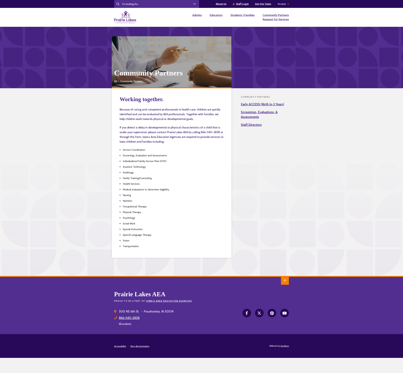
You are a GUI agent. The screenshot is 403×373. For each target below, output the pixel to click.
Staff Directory (251, 125)
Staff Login (242, 3)
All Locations (125, 323)
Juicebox (285, 345)
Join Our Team (263, 3)
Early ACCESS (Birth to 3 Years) (262, 104)
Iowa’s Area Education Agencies (169, 301)
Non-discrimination (140, 346)
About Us (221, 3)
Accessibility (120, 346)
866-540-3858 (129, 318)
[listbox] (283, 4)
